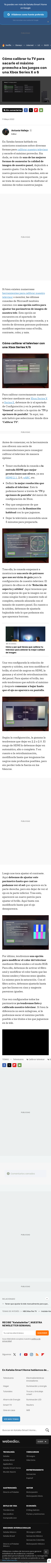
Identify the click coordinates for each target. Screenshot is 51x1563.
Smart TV (7, 1404)
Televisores (18, 1059)
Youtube (26, 1354)
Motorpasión (32, 1492)
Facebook (26, 110)
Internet (30, 45)
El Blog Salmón (32, 1510)
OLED (46, 45)
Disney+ (18, 45)
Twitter (31, 110)
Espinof (29, 1478)
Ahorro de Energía (11, 1399)
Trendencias (8, 1510)
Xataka (6, 1456)
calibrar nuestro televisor (32, 149)
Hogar (6, 1386)
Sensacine (31, 1474)
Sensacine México (34, 1536)
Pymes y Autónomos (35, 1513)
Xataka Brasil (9, 1536)
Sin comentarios (14, 110)
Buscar (47, 1430)
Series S (9, 402)
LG (39, 45)
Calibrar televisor (37, 1059)
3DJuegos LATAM (33, 1532)
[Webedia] (11, 1443)
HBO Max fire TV (30, 1311)
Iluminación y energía (36, 1386)
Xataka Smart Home (12, 1467)
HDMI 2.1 (11, 477)
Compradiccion (10, 1517)
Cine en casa (9, 1410)
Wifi (28, 1410)
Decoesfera (8, 1513)
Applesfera (8, 1464)
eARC (26, 477)
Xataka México (9, 1532)
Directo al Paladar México (11, 1544)
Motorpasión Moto (34, 1496)
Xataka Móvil (8, 1460)
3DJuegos (30, 1456)
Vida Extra (30, 1460)
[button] (21, 130)
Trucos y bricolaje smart (34, 1393)
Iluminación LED (33, 1399)
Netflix (8, 45)
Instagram (31, 1354)
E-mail (41, 110)
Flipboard (36, 110)
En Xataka (12, 644)
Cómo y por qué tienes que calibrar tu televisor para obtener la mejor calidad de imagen (25, 649)
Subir (40, 1441)
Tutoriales (7, 1391)
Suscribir (42, 1333)
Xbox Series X (39, 398)
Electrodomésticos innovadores (35, 1379)
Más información (9, 1560)
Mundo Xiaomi (9, 1471)
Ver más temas (11, 1419)
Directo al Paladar (11, 1492)
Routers (30, 1404)
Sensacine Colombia (35, 1539)
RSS (37, 1354)
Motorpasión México (35, 1543)
